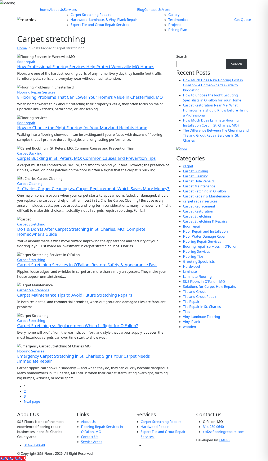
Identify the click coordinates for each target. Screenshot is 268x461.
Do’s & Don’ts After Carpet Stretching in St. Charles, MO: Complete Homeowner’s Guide (81, 231)
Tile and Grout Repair (200, 296)
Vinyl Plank (191, 321)
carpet (188, 166)
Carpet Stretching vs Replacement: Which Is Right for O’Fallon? (77, 325)
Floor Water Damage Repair (205, 236)
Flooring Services (30, 351)
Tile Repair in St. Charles (202, 306)
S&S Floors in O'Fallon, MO (204, 281)
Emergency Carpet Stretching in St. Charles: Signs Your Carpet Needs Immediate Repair (83, 358)
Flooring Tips (193, 256)
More (166, 9)
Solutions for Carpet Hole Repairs (209, 286)
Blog (140, 9)
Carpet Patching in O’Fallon (204, 191)
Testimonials (178, 19)
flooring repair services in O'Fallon (210, 246)
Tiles (186, 311)
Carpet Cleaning (30, 183)
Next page (32, 401)
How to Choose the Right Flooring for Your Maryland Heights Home (82, 128)
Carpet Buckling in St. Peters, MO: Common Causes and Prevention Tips (86, 158)
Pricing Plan (177, 29)
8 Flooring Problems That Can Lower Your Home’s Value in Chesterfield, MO (90, 97)
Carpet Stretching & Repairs (205, 221)
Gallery (173, 14)
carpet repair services (200, 201)
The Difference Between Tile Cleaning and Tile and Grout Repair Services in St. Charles (216, 135)
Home (22, 48)
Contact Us (153, 9)
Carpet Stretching (31, 224)
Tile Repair (191, 301)
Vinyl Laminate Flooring (201, 316)
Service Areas (91, 441)
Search (181, 56)
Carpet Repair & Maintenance (206, 196)
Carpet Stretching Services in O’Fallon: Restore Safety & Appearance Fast (87, 265)
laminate (190, 271)
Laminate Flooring (197, 276)
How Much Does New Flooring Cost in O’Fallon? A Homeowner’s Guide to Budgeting (213, 85)
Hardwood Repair (155, 426)
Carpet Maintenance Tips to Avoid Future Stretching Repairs (74, 295)
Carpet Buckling (29, 153)
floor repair (26, 61)
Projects (174, 24)
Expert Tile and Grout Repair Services (100, 24)
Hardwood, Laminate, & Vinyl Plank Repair (104, 19)
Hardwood (191, 266)
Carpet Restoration (198, 211)
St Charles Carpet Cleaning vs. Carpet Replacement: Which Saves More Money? (93, 188)
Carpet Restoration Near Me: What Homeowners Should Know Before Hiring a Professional (216, 110)
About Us (56, 9)
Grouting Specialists (199, 261)
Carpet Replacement (199, 206)
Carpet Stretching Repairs (91, 14)
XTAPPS (224, 440)
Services (70, 9)
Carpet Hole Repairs (199, 181)
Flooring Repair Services (36, 92)
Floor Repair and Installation (205, 231)
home (44, 9)
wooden (189, 326)
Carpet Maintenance (33, 290)
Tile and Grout (194, 291)
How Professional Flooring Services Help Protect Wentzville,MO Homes (85, 66)
